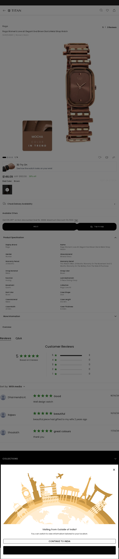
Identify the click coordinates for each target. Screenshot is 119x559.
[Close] (59, 468)
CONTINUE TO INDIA (59, 541)
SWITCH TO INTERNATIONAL (59, 550)
